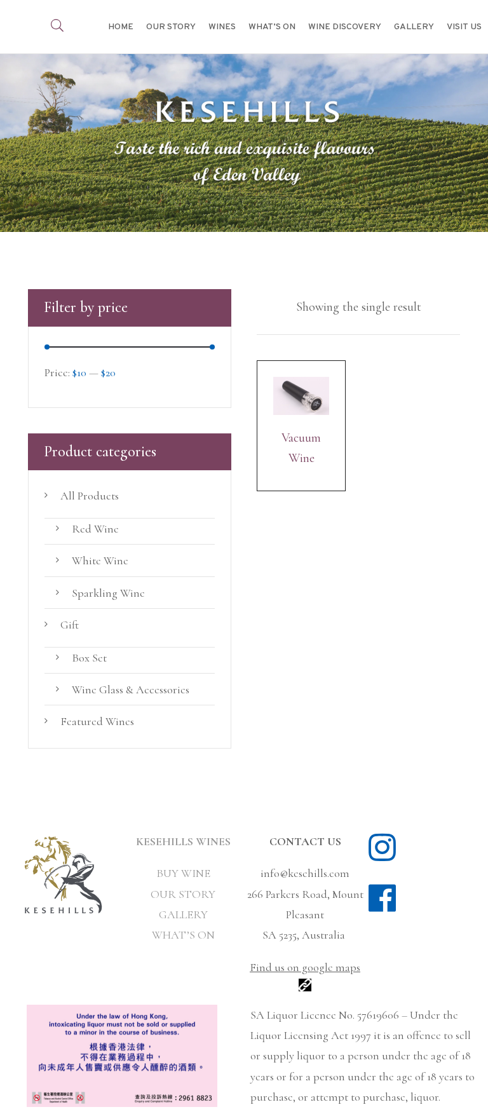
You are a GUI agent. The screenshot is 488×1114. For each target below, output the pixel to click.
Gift (69, 625)
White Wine (100, 560)
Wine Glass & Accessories (130, 689)
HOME (120, 27)
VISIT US (464, 27)
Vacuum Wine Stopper (301, 449)
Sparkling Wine (108, 593)
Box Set (89, 658)
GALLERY (414, 27)
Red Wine (95, 529)
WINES (222, 27)
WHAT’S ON (271, 27)
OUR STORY (171, 27)
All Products (89, 496)
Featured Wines (97, 721)
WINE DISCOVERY (344, 27)
